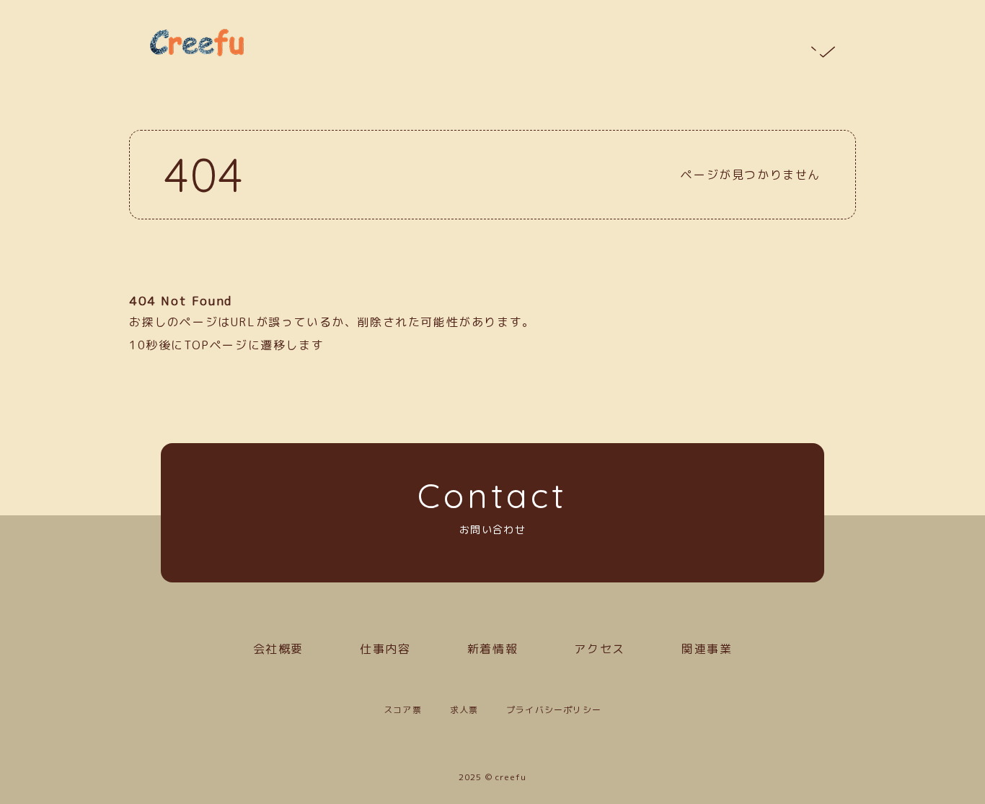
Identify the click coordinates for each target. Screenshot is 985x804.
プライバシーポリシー (553, 710)
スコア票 (403, 710)
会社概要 (278, 649)
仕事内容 (385, 649)
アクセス (599, 649)
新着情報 (492, 649)
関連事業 (706, 649)
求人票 (464, 710)
